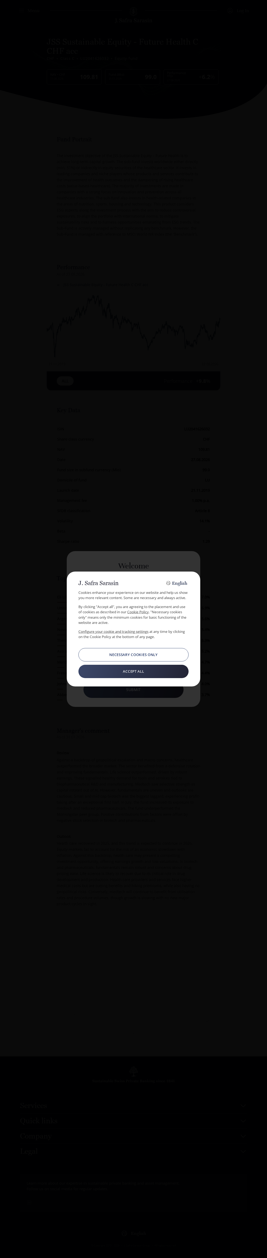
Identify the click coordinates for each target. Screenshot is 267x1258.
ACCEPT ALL (133, 671)
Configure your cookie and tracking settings (113, 631)
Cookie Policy (138, 612)
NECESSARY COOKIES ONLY (133, 654)
